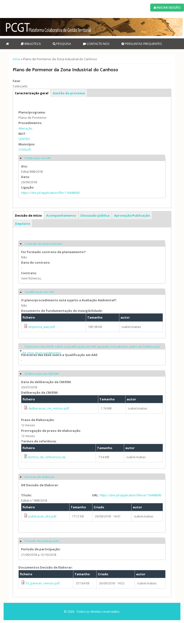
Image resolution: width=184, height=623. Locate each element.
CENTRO (24, 139)
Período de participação (42, 541)
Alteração (25, 128)
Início (16, 59)
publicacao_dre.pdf (42, 516)
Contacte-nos (97, 44)
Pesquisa (63, 44)
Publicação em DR (38, 158)
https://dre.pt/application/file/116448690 (50, 192)
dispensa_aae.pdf (41, 327)
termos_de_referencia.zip (47, 457)
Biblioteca (32, 44)
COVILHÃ (24, 149)
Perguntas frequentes (143, 44)
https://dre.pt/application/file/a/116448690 (130, 495)
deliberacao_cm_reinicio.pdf (48, 408)
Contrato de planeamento (43, 244)
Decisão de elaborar (39, 477)
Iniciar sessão (168, 7)
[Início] (91, 27)
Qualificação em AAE (39, 292)
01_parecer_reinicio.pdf (43, 583)
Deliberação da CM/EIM (41, 374)
